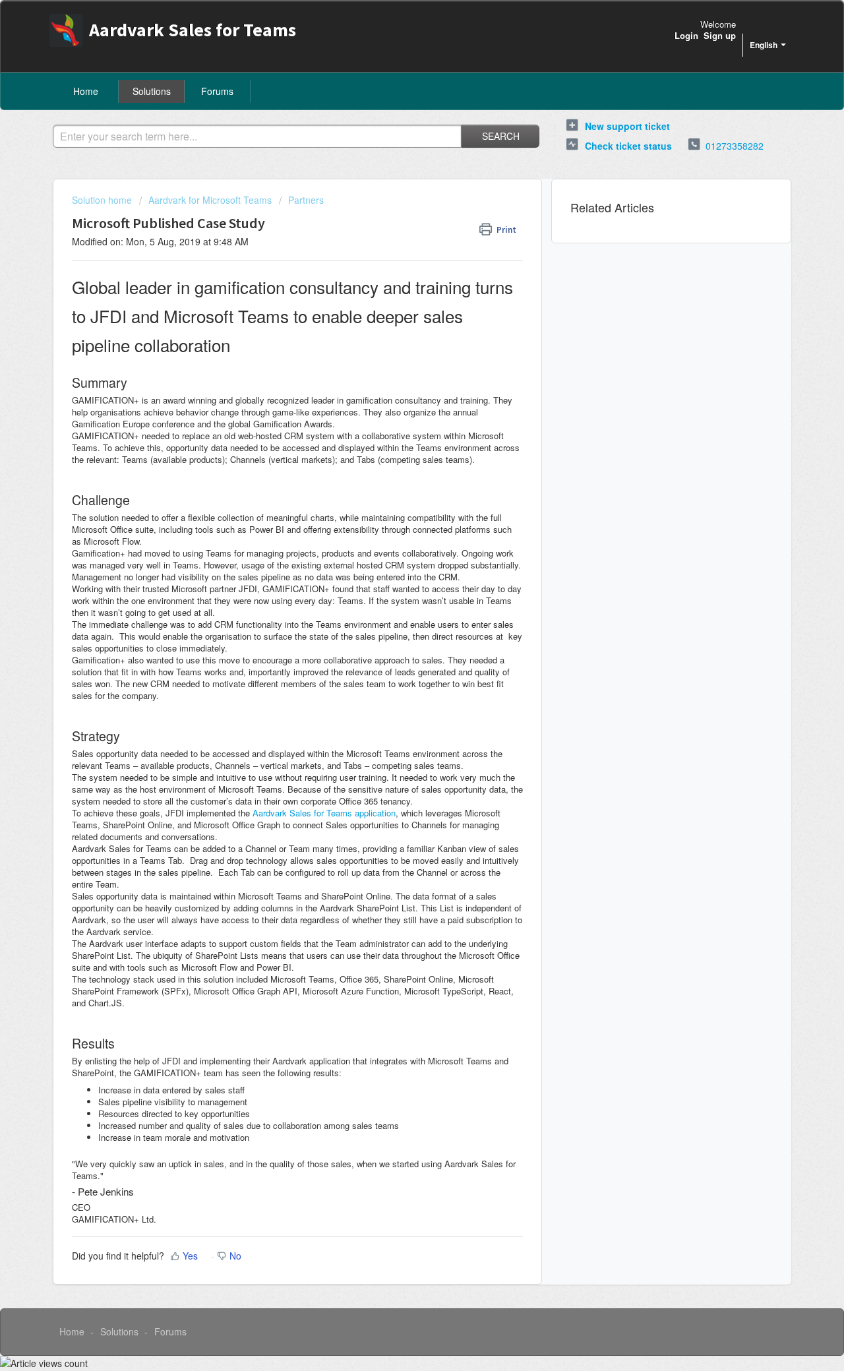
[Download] (397, 524)
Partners (306, 199)
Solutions (152, 91)
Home (85, 91)
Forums (217, 91)
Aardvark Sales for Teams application (324, 813)
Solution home (103, 199)
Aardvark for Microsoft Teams (210, 199)
